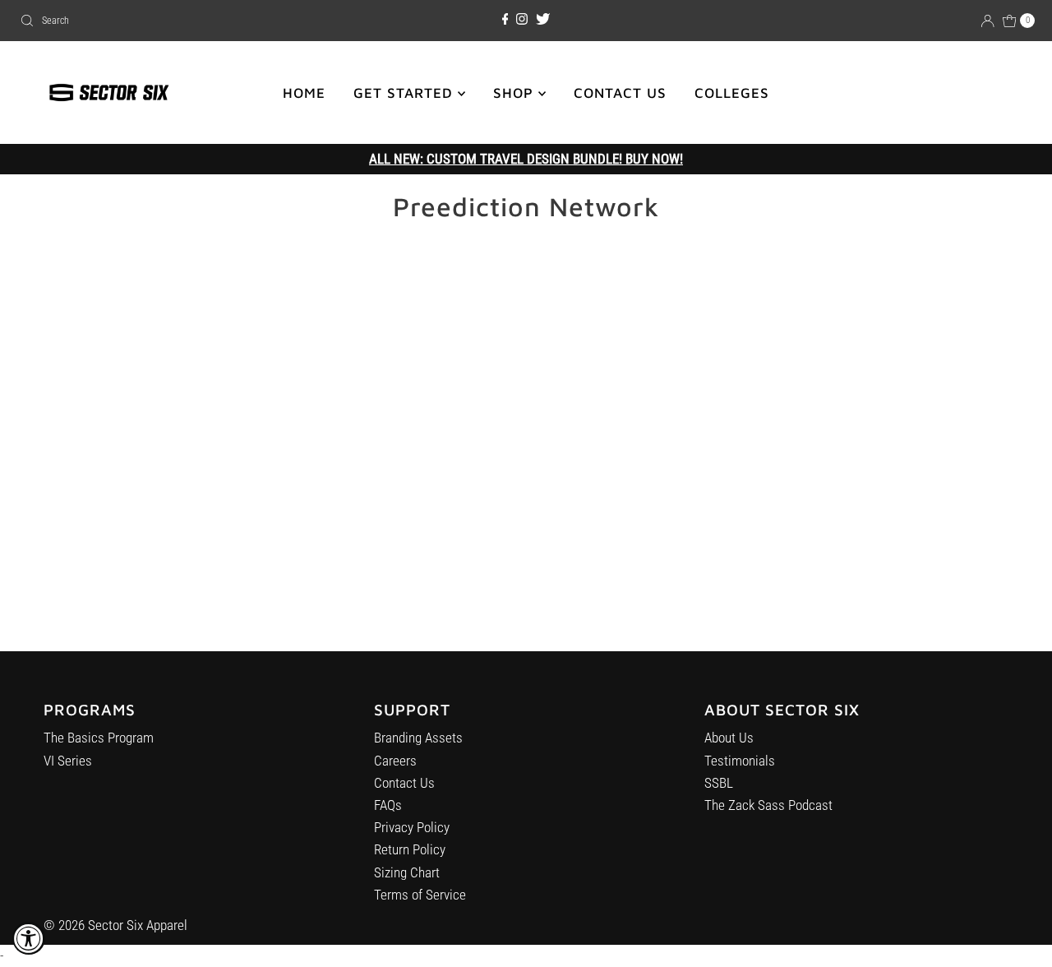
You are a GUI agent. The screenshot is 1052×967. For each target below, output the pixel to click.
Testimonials (739, 760)
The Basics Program (99, 737)
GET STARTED (405, 93)
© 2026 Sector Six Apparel (115, 925)
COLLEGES (731, 93)
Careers (395, 760)
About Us (729, 737)
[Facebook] (505, 20)
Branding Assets (418, 737)
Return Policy (409, 849)
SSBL (718, 783)
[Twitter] (543, 20)
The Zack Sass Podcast (768, 805)
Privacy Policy (412, 827)
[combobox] (179, 20)
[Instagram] (522, 20)
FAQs (388, 805)
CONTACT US (620, 93)
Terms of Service (420, 894)
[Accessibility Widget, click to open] (28, 938)
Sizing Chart (407, 872)
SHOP (515, 93)
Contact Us (404, 783)
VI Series (68, 760)
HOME (304, 93)
